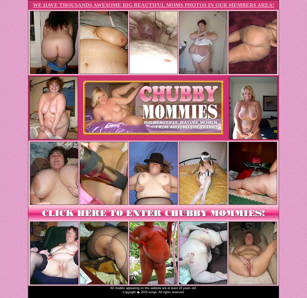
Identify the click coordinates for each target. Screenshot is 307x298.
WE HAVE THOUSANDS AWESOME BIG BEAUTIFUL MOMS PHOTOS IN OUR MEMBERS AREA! (153, 5)
